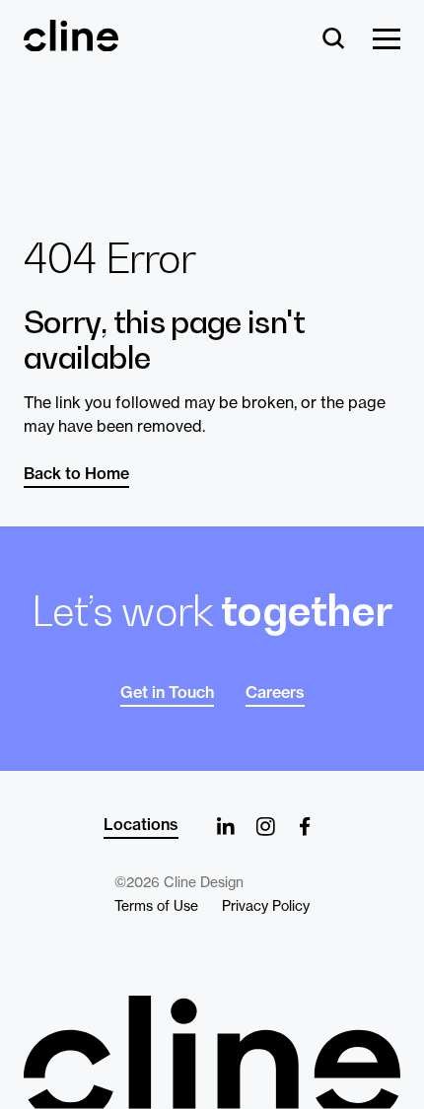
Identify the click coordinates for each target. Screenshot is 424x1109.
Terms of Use (156, 906)
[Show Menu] (386, 40)
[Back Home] (71, 42)
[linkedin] (226, 826)
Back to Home (76, 473)
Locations (141, 824)
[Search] (333, 40)
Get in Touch (167, 692)
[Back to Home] (212, 1052)
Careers (275, 692)
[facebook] (304, 826)
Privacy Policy (266, 906)
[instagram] (265, 826)
